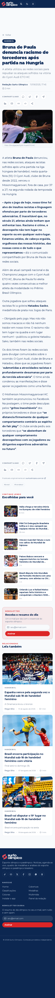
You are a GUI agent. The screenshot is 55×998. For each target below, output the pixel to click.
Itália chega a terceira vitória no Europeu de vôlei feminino (34, 508)
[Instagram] (29, 874)
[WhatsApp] (35, 874)
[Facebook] (23, 874)
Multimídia (34, 894)
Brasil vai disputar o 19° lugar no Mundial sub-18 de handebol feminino (25, 819)
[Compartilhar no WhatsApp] (23, 97)
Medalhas (33, 890)
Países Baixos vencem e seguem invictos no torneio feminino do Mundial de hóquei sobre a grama (33, 560)
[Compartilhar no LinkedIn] (5, 103)
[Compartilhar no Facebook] (36, 97)
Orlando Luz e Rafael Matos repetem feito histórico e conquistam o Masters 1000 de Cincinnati (33, 593)
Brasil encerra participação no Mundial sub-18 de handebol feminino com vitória (24, 757)
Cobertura (33, 886)
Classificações (9, 890)
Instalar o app (9, 898)
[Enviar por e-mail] (12, 103)
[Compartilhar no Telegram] (43, 97)
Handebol (9, 41)
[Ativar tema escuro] (27, 3)
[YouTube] (11, 874)
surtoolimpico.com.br (35, 478)
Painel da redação (37, 898)
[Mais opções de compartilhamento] (32, 103)
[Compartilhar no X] (30, 97)
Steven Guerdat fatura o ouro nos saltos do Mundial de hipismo (34, 543)
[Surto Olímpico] (9, 4)
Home (5, 886)
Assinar (11, 633)
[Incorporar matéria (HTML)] (25, 103)
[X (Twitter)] (17, 874)
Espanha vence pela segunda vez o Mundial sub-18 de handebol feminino (27, 696)
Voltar (8, 35)
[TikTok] (4, 874)
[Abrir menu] (33, 3)
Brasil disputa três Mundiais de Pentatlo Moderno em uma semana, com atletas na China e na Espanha (35, 577)
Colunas (6, 894)
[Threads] (42, 874)
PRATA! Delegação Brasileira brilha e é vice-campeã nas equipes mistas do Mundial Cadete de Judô (34, 527)
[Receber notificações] (21, 3)
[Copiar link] (18, 103)
